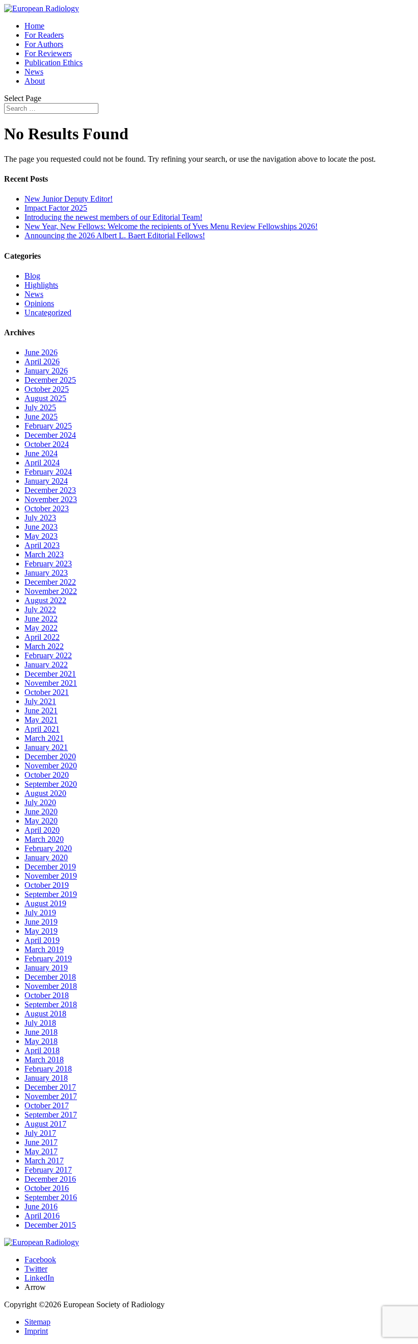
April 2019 (42, 940)
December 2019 (50, 866)
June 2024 (41, 453)
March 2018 (44, 1059)
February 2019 (48, 958)
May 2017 (41, 1151)
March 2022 (44, 646)
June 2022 (41, 618)
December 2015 (50, 1225)
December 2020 (50, 756)
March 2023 (44, 554)
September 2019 (50, 894)
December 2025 (50, 380)
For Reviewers (48, 53)
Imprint (36, 1331)
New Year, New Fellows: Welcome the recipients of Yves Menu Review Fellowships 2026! (171, 226)
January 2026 (46, 370)
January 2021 (46, 747)
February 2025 (48, 425)
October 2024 (46, 444)
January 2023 (46, 572)
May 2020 (41, 820)
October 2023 (46, 508)
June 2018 (41, 1032)
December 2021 (50, 673)
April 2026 (42, 361)
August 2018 (45, 1013)
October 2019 (46, 885)
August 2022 (45, 600)
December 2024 (50, 435)
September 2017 (50, 1114)
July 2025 (40, 407)
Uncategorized (47, 312)
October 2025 (46, 389)
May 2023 (41, 536)
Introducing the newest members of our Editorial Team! (113, 217)
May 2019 (41, 931)
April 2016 (42, 1215)
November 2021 (50, 683)
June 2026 (41, 352)
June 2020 (41, 811)
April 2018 (42, 1050)
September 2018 (50, 1004)
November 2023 (50, 499)
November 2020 (50, 765)
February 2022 (48, 655)
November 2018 (50, 986)
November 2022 (50, 591)
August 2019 (45, 903)
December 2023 (50, 490)
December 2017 (50, 1087)
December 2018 (50, 977)
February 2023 (48, 563)
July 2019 (40, 912)
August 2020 (45, 793)
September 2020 (50, 784)
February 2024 (48, 471)
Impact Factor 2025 (55, 208)
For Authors (43, 44)
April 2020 (42, 830)
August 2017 (45, 1123)
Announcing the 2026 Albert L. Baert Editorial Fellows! (114, 235)
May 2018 (41, 1041)
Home (34, 25)
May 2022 (41, 628)
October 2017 (46, 1105)
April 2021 (42, 729)
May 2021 (41, 719)
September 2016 (50, 1197)
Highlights (41, 285)
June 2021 (41, 710)
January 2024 (46, 481)
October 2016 (46, 1188)
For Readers (44, 35)
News (33, 71)
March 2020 (44, 839)
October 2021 (46, 692)
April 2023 (42, 545)
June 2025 (41, 416)
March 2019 (44, 949)
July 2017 (40, 1133)
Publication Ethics (53, 62)
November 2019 (50, 876)
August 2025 (45, 398)
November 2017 (50, 1096)
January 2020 (46, 857)
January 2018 (46, 1078)
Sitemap (37, 1321)
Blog (32, 275)
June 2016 (41, 1206)
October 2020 (46, 774)
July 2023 (40, 517)
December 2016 (50, 1179)
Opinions (39, 303)
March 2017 (44, 1160)
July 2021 (40, 701)
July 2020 (40, 802)
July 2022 (40, 609)
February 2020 (48, 848)
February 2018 (48, 1068)
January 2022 (46, 664)
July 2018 (40, 1022)
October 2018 (46, 995)
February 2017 (48, 1169)
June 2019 (41, 921)
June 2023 (41, 526)
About (34, 81)
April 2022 (42, 637)
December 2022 (50, 582)
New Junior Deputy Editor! (68, 198)
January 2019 (46, 967)
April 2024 (42, 462)
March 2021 (44, 738)
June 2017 (41, 1142)
